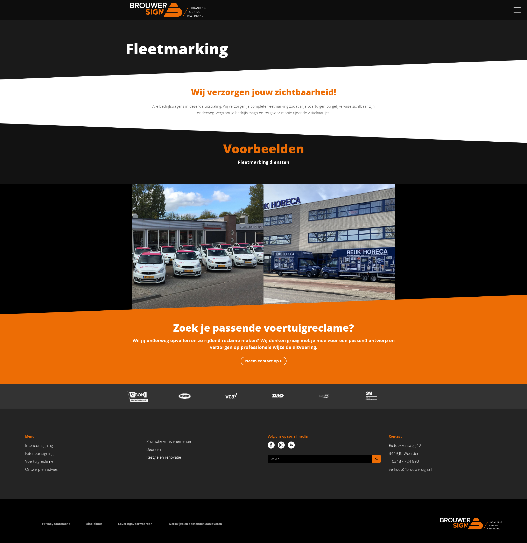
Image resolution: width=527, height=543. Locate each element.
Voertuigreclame (39, 461)
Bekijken (197, 259)
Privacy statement (56, 524)
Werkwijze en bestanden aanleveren (195, 524)
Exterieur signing (39, 453)
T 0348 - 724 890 (404, 461)
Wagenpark (329, 247)
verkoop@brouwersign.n (410, 469)
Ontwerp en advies (41, 469)
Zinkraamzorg (198, 247)
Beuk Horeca (329, 239)
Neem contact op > (263, 361)
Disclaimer (94, 524)
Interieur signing (39, 445)
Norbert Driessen (198, 239)
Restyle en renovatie (163, 457)
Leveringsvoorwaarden (135, 524)
